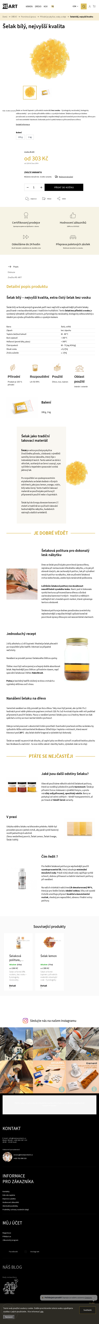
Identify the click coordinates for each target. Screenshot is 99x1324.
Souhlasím (88, 1310)
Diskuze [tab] (11, 272)
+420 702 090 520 (20, 1158)
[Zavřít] (94, 1297)
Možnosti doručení (66, 177)
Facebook (4, 1252)
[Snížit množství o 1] (27, 187)
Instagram (26, 1252)
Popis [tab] (15, 266)
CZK (74, 6)
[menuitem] (29, 6)
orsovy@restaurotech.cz (23, 1155)
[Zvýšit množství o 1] (41, 187)
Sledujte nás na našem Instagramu (53, 1021)
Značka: (29, 152)
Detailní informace (23, 124)
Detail (12, 985)
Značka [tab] (15, 277)
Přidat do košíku (64, 187)
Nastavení (9, 1317)
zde (41, 1311)
